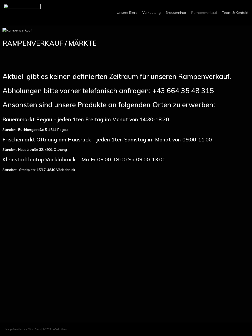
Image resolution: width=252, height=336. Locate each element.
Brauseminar (176, 12)
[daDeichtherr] (22, 12)
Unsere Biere (127, 12)
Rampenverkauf (204, 12)
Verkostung (151, 12)
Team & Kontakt (235, 12)
